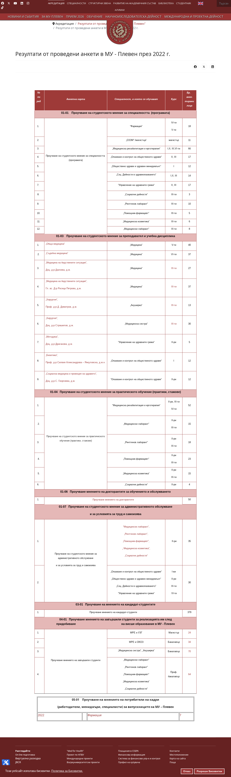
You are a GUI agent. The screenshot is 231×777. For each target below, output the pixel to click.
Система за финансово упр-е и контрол (139, 758)
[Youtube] (15, 3)
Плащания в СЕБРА (128, 750)
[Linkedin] (22, 3)
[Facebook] (2, 3)
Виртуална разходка (28, 758)
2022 (41, 715)
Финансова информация (131, 754)
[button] (56, 3)
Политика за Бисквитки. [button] (67, 770)
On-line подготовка (25, 754)
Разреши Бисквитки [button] (209, 771)
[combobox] (224, 3)
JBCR (18, 762)
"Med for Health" (75, 750)
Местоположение (179, 754)
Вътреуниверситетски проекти (83, 762)
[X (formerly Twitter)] (204, 67)
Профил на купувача (129, 762)
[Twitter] (9, 3)
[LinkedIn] (213, 67)
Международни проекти (80, 758)
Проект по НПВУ (75, 754)
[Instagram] (28, 3)
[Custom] (2, 8)
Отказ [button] (186, 771)
